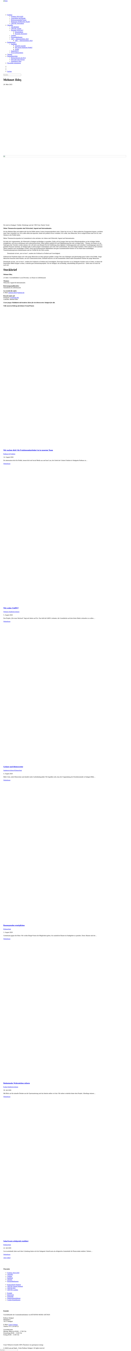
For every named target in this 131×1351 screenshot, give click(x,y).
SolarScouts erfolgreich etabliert (15, 1241)
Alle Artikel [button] (6, 1258)
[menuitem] (67, 19)
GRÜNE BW (11, 1288)
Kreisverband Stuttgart (14, 1284)
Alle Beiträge (15, 27)
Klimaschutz (18, 770)
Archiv (17, 49)
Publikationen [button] (11, 42)
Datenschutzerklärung (13, 1298)
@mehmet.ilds (14, 297)
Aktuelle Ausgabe (20, 46)
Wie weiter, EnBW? (11, 608)
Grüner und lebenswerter (13, 767)
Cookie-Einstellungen (13, 1300)
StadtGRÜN (15, 51)
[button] (9, 71)
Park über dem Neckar (18, 59)
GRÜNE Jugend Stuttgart (15, 1286)
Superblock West (16, 61)
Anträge (13, 35)
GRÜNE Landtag (12, 1290)
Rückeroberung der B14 (18, 58)
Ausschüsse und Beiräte (18, 18)
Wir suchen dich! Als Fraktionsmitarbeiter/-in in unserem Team (28, 450)
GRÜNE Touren (16, 28)
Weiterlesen (6, 463)
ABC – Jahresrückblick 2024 (24, 40)
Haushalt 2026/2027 (17, 30)
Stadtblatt (14, 44)
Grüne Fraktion (13, 1324)
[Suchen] (12, 75)
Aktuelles (10, 25)
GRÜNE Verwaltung (17, 23)
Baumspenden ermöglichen (14, 925)
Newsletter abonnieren (14, 63)
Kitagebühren (19, 32)
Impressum (10, 1295)
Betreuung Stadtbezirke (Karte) (20, 21)
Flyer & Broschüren (17, 53)
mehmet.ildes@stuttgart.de (16, 292)
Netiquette (10, 1296)
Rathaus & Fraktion (9, 454)
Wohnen (5, 612)
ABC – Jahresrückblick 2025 (20, 39)
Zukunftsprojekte (12, 56)
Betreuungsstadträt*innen (18, 20)
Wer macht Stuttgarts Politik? (23, 47)
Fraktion (9, 15)
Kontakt (9, 1293)
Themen (9, 54)
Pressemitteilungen (16, 37)
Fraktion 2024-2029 (17, 16)
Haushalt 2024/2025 (21, 34)
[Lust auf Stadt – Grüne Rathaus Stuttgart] (65, 6)
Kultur (5, 1087)
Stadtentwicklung (14, 612)
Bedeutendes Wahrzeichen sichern (16, 1083)
